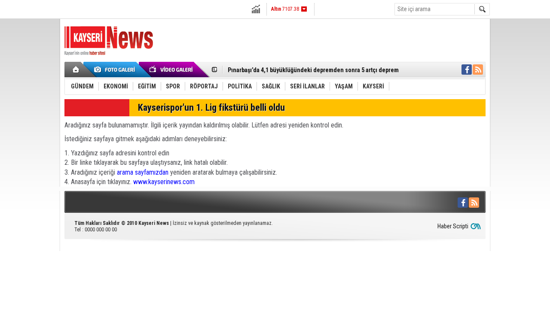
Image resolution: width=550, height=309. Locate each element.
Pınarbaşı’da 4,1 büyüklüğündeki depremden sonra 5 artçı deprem (313, 67)
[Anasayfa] (76, 69)
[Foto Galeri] (116, 69)
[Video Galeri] (172, 69)
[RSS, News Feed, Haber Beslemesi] (478, 69)
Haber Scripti (452, 226)
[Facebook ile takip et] (466, 69)
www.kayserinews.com (164, 182)
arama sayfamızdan (142, 172)
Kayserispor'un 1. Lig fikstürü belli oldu (211, 107)
